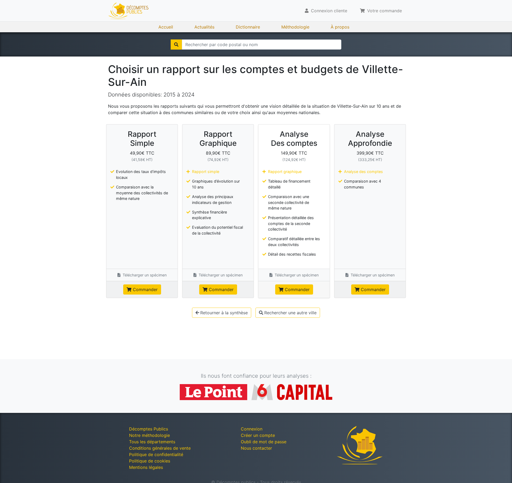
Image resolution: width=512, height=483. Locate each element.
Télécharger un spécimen (144, 275)
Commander (144, 289)
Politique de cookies (149, 461)
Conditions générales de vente (160, 448)
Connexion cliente (328, 10)
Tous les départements (152, 441)
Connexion (251, 429)
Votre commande (384, 10)
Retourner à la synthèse (224, 312)
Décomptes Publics (148, 429)
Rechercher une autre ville (290, 312)
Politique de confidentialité (156, 454)
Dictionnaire (248, 27)
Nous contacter (256, 448)
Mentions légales (146, 467)
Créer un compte (258, 435)
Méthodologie (295, 27)
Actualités (204, 27)
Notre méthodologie (149, 435)
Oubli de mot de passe (263, 441)
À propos (340, 27)
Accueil (165, 27)
